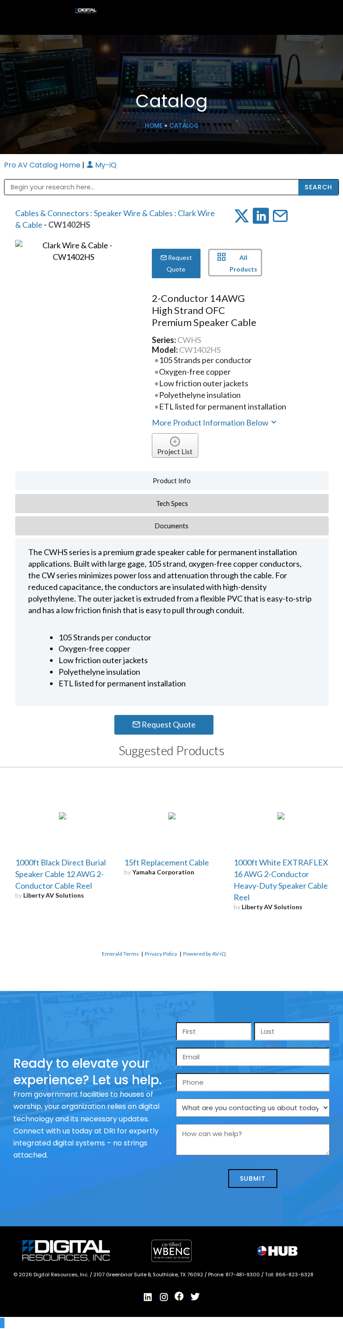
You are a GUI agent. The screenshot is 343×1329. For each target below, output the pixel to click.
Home (154, 125)
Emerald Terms (120, 953)
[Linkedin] (148, 1297)
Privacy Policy (161, 953)
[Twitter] (195, 1297)
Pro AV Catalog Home (43, 165)
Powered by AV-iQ (204, 953)
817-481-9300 (243, 1274)
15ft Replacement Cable (166, 862)
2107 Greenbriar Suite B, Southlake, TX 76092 (149, 1274)
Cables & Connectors (52, 213)
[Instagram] (164, 1297)
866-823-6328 (295, 1274)
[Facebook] (179, 1296)
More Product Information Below (211, 422)
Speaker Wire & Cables (133, 213)
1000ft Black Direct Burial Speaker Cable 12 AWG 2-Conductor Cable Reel (60, 873)
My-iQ (105, 165)
